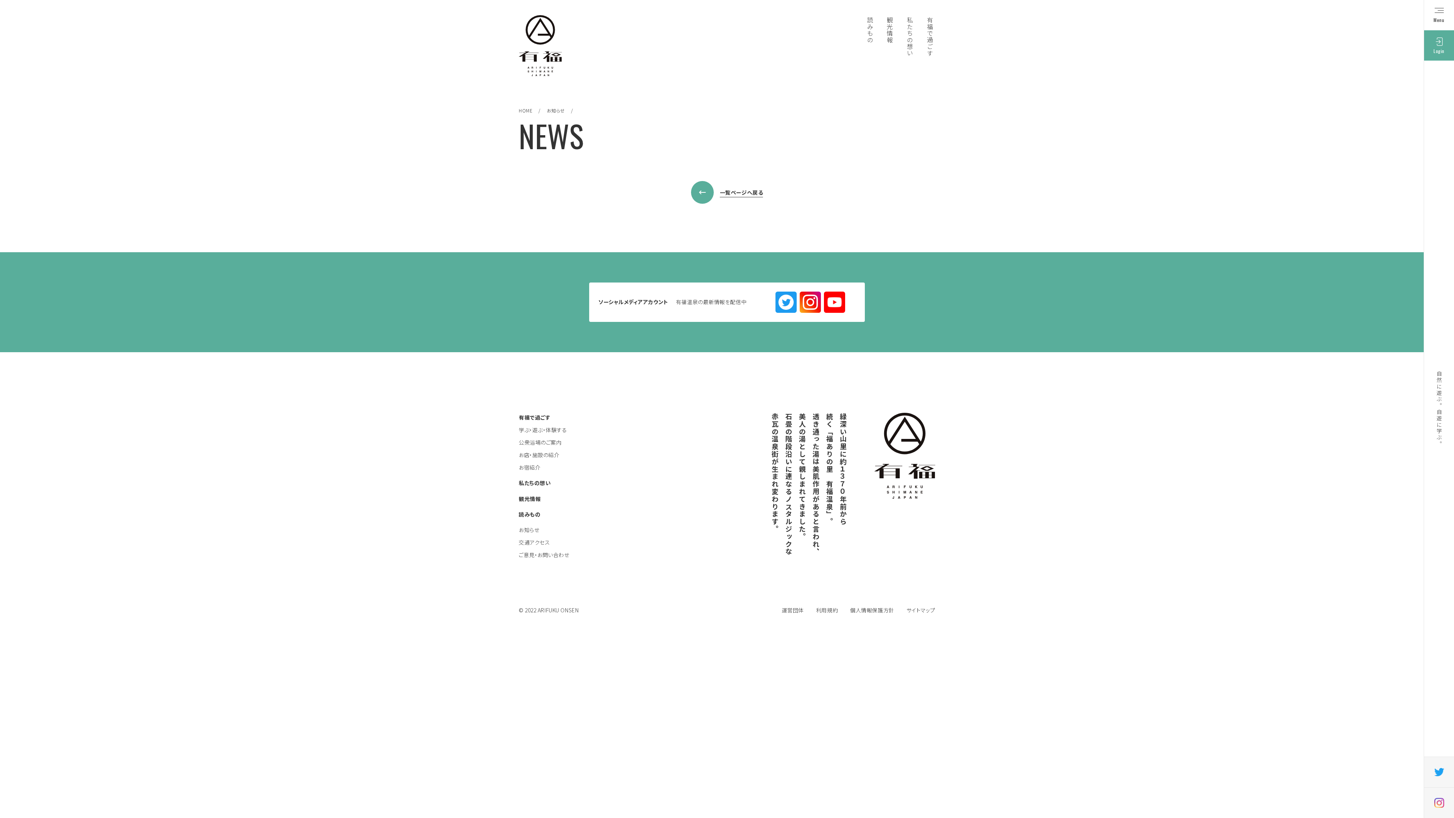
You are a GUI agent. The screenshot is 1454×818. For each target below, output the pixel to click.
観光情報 (530, 499)
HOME (525, 110)
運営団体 (793, 610)
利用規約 (827, 610)
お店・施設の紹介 (539, 455)
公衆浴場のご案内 (540, 442)
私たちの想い (535, 483)
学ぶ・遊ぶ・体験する (543, 430)
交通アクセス (534, 542)
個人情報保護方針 (872, 610)
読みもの (529, 514)
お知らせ (556, 110)
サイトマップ (920, 610)
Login (1439, 51)
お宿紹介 (529, 467)
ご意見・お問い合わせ (544, 555)
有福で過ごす (534, 417)
